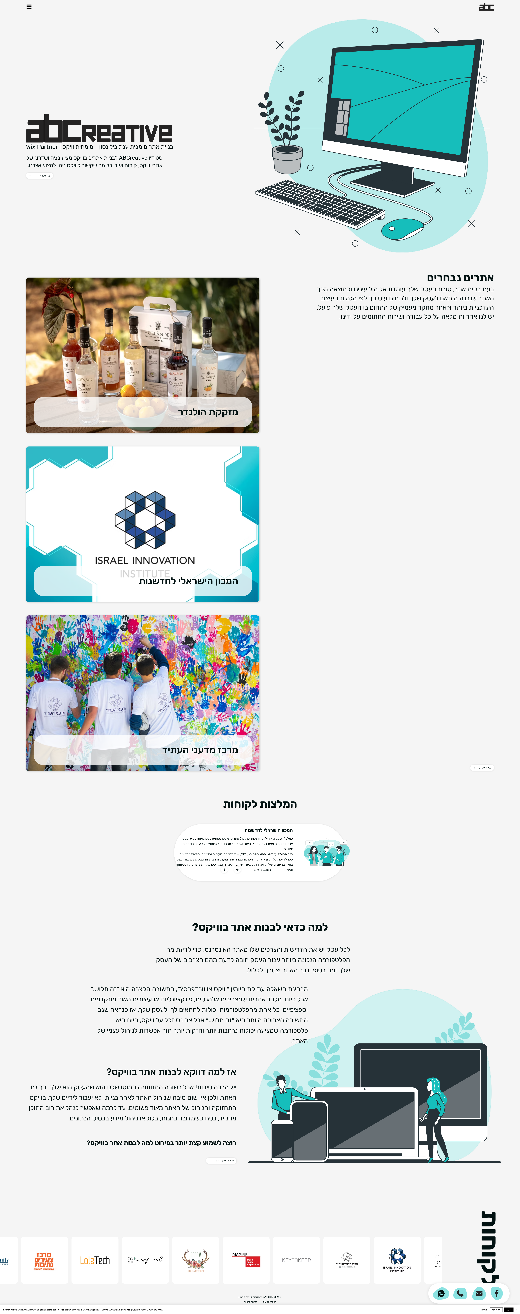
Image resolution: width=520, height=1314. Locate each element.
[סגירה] (516, 1310)
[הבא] (237, 869)
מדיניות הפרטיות (10, 1309)
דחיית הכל (496, 1309)
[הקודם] (224, 869)
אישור (509, 1309)
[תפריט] (29, 7)
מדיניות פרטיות (250, 1302)
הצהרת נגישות (269, 1302)
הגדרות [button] (484, 1309)
